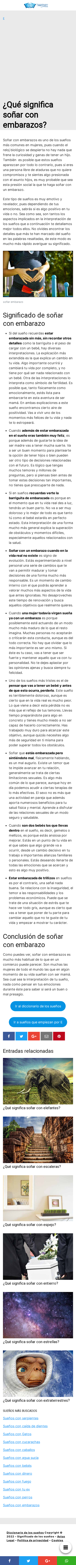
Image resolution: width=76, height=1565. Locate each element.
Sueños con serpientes (20, 1418)
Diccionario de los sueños (25, 1532)
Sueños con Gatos (17, 1434)
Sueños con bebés (17, 1466)
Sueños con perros (17, 1497)
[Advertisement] (38, 60)
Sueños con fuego (17, 1481)
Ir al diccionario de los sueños (38, 1006)
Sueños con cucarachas (21, 1442)
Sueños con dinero (17, 1473)
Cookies (57, 1540)
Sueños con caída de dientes (25, 1426)
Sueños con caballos (19, 1450)
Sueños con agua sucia (21, 1458)
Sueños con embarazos (21, 1505)
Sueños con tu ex (16, 1489)
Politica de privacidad (33, 1540)
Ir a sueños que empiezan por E (38, 1022)
